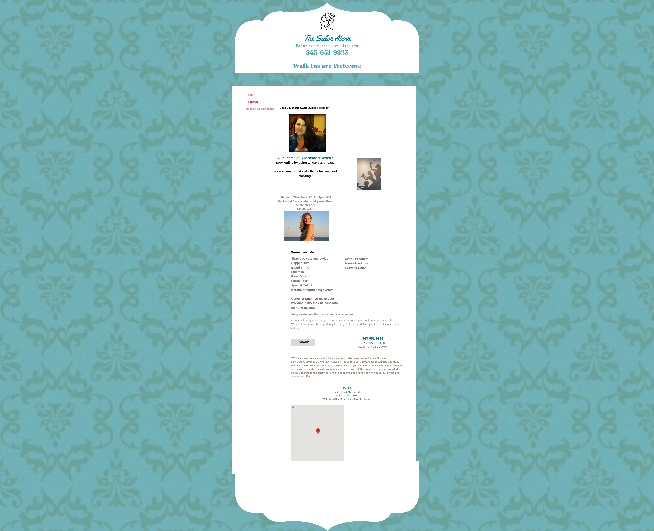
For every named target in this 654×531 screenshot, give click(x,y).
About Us (252, 101)
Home (249, 94)
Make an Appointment (258, 108)
